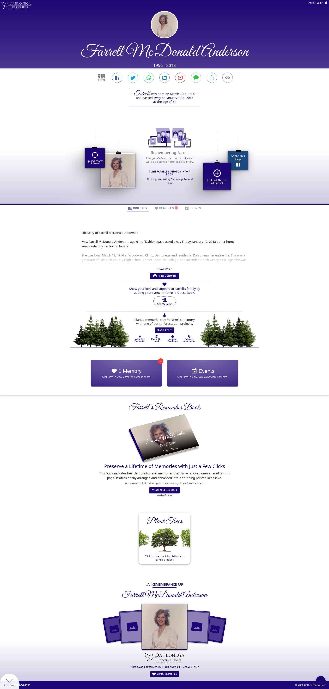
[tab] (138, 208)
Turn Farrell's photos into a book (169, 173)
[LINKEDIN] (164, 78)
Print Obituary (166, 275)
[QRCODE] (101, 78)
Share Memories (166, 674)
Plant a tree (164, 330)
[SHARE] (212, 78)
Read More (164, 269)
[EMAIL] (180, 78)
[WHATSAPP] (149, 78)
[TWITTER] (133, 78)
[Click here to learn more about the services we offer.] (164, 658)
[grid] (164, 161)
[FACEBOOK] (117, 78)
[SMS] (196, 78)
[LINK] (227, 78)
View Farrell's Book (164, 490)
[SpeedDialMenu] (321, 681)
